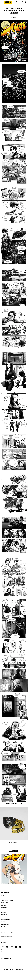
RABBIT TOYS (4, 921)
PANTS (2, 909)
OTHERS (3, 926)
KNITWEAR (3, 905)
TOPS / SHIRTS (4, 902)
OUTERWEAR (4, 907)
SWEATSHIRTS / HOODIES (7, 900)
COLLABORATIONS (5, 924)
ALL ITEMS (3, 895)
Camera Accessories (5, 919)
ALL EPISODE (14, 851)
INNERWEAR (4, 914)
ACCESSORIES (4, 917)
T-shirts (2, 898)
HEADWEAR (3, 912)
